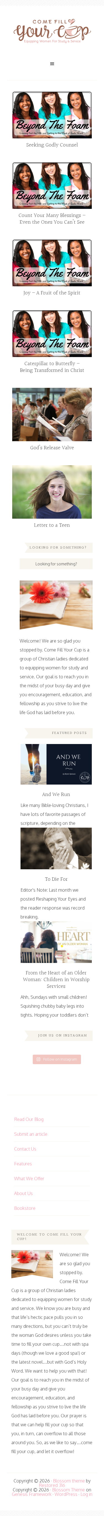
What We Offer (29, 1178)
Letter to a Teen (52, 525)
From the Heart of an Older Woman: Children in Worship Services (56, 980)
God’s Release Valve (52, 447)
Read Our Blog (29, 1119)
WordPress (66, 1494)
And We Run (56, 794)
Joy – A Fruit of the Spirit (52, 293)
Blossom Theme (68, 1490)
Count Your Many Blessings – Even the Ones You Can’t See (52, 219)
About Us (23, 1193)
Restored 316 (52, 1485)
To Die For (56, 879)
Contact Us (25, 1149)
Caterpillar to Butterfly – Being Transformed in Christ (52, 367)
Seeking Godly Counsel (52, 145)
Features (23, 1163)
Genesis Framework (32, 1494)
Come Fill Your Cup (52, 32)
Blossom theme (69, 1481)
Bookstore (24, 1208)
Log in (86, 1494)
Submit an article (30, 1134)
